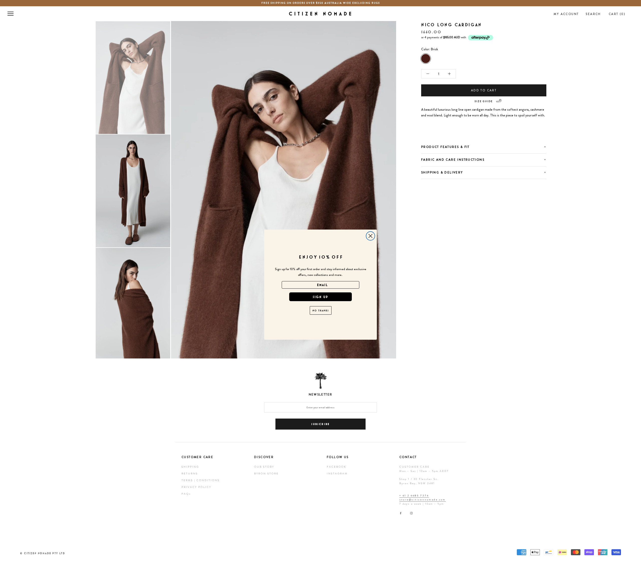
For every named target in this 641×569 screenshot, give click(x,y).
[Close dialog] (370, 236)
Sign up (320, 297)
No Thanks (320, 310)
